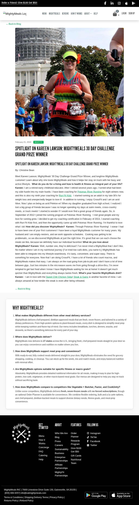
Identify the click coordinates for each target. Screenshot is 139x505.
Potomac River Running (90, 191)
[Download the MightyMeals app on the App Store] (126, 3)
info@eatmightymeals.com (33, 493)
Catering (43, 455)
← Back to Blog (13, 24)
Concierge (44, 447)
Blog (57, 437)
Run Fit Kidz (65, 195)
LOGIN (124, 13)
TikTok (93, 437)
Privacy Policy (57, 497)
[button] (116, 14)
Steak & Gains (81, 277)
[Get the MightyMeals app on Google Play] (133, 3)
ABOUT (87, 13)
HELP (96, 13)
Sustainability (61, 449)
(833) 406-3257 (12, 493)
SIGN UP (132, 13)
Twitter (93, 445)
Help (41, 459)
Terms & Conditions (13, 497)
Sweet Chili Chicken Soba (59, 277)
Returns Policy (11, 500)
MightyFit (38, 142)
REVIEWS (65, 13)
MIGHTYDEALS (54, 13)
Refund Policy (26, 500)
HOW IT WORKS (76, 13)
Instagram (95, 433)
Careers (59, 445)
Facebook (95, 441)
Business (59, 453)
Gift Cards (76, 455)
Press (58, 441)
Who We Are (61, 433)
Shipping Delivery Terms (36, 497)
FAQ (41, 451)
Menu (44, 13)
